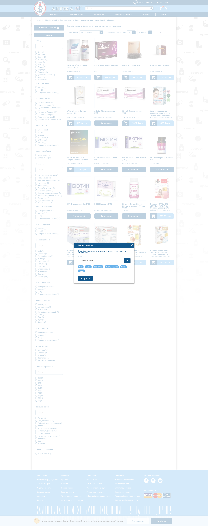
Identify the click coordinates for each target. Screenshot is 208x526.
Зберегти (85, 278)
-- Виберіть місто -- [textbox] (87, 261)
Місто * (81, 257)
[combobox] (104, 260)
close (131, 245)
